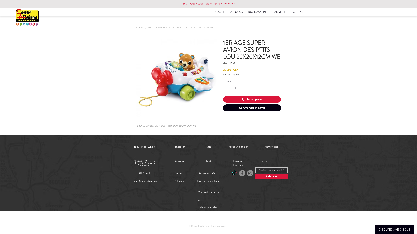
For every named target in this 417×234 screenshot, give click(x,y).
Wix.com (225, 226)
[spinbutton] (231, 88)
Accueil (140, 27)
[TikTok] (234, 173)
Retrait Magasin (231, 74)
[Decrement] (226, 88)
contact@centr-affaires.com (145, 181)
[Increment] (236, 88)
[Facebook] (242, 173)
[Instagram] (250, 173)
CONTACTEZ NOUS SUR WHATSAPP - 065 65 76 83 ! (210, 4)
